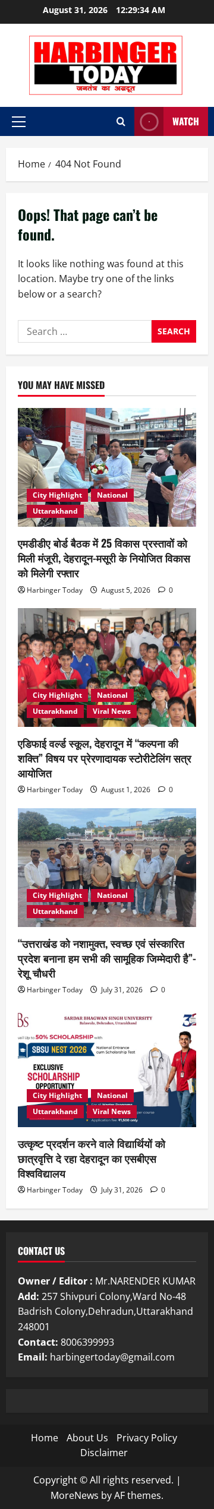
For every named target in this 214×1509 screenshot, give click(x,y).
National (112, 495)
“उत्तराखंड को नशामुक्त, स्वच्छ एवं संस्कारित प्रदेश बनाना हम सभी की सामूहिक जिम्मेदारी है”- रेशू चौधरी (107, 957)
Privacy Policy (147, 1437)
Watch (185, 121)
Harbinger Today (55, 590)
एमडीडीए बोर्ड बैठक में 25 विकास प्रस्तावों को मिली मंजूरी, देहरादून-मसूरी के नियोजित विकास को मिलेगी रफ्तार (104, 557)
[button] (19, 121)
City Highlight (57, 495)
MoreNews (75, 1495)
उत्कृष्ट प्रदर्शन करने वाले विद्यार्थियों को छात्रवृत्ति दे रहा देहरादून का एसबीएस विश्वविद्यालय (91, 1158)
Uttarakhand (55, 511)
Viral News (112, 711)
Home (44, 1437)
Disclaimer (104, 1452)
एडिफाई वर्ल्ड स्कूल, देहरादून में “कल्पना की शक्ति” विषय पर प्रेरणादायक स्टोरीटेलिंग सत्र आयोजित (104, 757)
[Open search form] (121, 121)
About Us (87, 1437)
